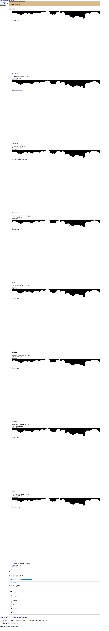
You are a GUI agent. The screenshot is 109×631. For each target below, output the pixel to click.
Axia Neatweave (15, 212)
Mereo (13, 491)
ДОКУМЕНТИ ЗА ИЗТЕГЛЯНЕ (14, 617)
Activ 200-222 (15, 73)
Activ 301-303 (15, 143)
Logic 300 (14, 352)
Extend (13, 282)
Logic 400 (14, 421)
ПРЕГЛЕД (15, 79)
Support (14, 560)
